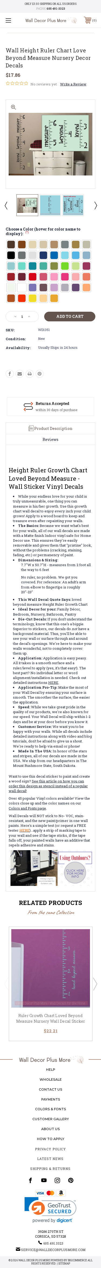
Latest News (50, 1158)
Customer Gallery (50, 1119)
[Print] (30, 374)
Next (95, 205)
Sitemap (64, 1263)
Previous (6, 205)
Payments (50, 1099)
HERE (53, 682)
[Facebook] (10, 374)
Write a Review (73, 84)
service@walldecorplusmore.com (53, 1250)
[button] (50, 1210)
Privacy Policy (50, 1149)
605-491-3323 (56, 8)
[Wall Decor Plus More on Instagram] (57, 1180)
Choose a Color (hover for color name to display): (43, 231)
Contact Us (50, 1089)
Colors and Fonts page (27, 808)
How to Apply (50, 1139)
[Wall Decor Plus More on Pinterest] (71, 1180)
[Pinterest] (40, 374)
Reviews (50, 439)
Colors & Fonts (50, 1109)
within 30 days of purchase (56, 410)
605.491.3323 (53, 1243)
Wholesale (51, 1079)
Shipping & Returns (50, 1168)
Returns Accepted (52, 403)
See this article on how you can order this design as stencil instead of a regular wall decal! (48, 786)
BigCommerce (77, 1260)
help (50, 1070)
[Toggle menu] (15, 20)
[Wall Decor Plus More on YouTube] (44, 1180)
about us (50, 1129)
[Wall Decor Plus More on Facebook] (30, 1180)
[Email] (20, 374)
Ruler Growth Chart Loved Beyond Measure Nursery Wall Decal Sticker (50, 1018)
